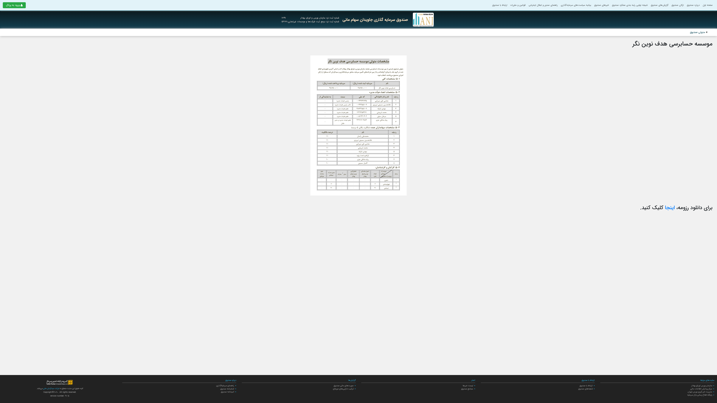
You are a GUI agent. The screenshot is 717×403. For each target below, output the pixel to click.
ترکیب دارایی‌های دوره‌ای (343, 388)
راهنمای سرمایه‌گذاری (225, 385)
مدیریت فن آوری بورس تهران (700, 391)
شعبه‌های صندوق (585, 388)
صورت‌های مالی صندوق (344, 385)
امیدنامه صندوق (227, 391)
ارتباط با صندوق (499, 5)
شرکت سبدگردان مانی (51, 388)
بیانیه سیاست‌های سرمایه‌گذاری (576, 5)
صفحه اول (708, 5)
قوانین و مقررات (518, 5)
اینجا (670, 208)
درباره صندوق (693, 5)
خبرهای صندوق (601, 5)
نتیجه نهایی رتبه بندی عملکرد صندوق (630, 5)
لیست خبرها (468, 385)
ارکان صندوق (677, 5)
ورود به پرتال (13, 5)
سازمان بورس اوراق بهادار (701, 385)
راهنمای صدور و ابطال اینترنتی (543, 5)
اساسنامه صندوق (227, 388)
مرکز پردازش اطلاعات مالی (701, 388)
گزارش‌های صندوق (659, 5)
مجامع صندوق (467, 388)
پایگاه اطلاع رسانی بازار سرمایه (699, 395)
